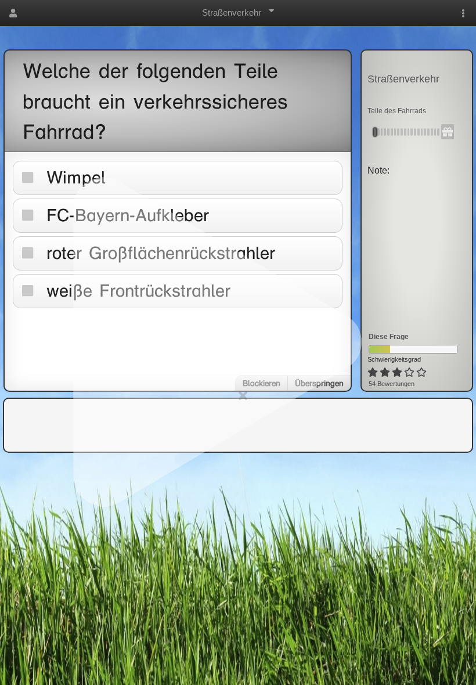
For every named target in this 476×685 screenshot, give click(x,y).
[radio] (372, 373)
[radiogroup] (397, 373)
